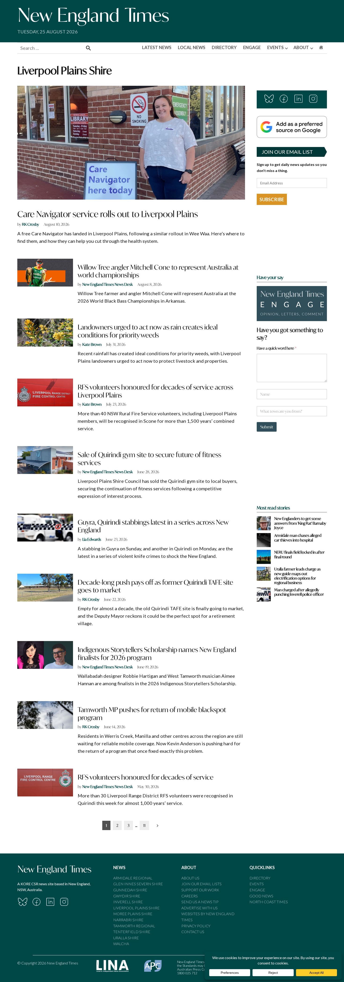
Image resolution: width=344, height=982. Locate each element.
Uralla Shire (126, 937)
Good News (261, 896)
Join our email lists (201, 884)
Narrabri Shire (128, 919)
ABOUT (301, 47)
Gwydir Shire (126, 896)
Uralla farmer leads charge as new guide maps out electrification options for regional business (297, 576)
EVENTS (275, 47)
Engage (257, 890)
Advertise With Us (199, 908)
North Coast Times (268, 902)
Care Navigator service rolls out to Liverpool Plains (107, 213)
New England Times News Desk (107, 284)
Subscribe (272, 199)
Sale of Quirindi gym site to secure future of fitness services (149, 458)
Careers (189, 896)
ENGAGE (252, 47)
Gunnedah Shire (130, 890)
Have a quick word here (276, 348)
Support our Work (200, 890)
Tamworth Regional (134, 926)
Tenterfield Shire (131, 931)
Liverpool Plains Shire (136, 908)
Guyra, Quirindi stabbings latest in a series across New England (153, 526)
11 (144, 825)
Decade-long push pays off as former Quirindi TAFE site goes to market (155, 586)
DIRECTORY (224, 47)
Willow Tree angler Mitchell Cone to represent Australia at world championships (158, 271)
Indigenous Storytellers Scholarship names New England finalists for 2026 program (157, 653)
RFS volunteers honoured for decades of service (145, 777)
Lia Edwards (91, 539)
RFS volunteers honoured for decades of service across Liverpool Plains (155, 391)
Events (256, 884)
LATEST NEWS (156, 47)
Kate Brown (92, 344)
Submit (266, 427)
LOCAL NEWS (191, 47)
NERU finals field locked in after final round (299, 554)
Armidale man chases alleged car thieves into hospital (297, 537)
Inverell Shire (128, 902)
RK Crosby (30, 224)
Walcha (121, 943)
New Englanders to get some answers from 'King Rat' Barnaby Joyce (300, 523)
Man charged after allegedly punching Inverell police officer (299, 592)
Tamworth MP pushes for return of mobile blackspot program (152, 713)
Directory (259, 878)
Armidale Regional (132, 878)
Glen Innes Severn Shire (138, 884)
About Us (190, 878)
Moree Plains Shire (132, 913)
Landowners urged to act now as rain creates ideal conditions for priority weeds (148, 331)
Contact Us (192, 931)
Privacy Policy (195, 926)
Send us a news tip (200, 902)
